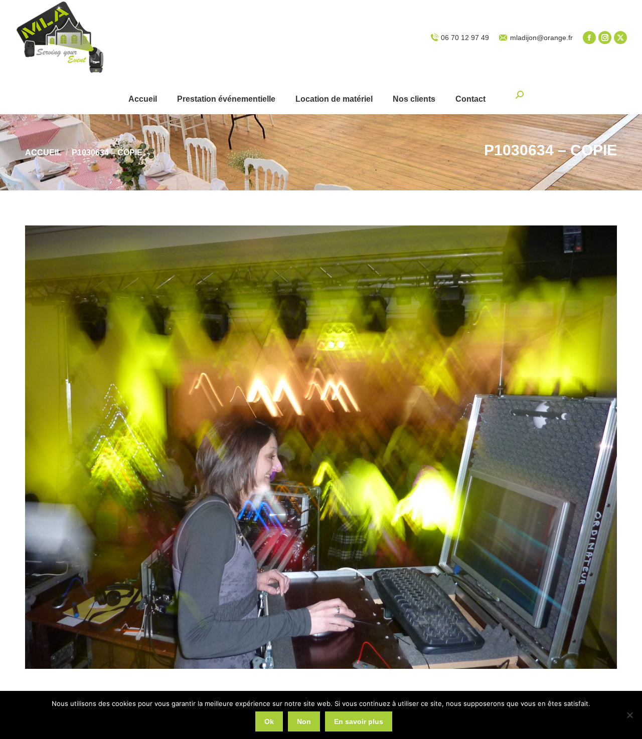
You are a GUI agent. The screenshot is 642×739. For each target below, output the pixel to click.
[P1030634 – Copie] (321, 447)
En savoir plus (358, 721)
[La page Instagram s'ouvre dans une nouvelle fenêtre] (604, 37)
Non (304, 721)
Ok (269, 721)
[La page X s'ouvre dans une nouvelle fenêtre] (620, 37)
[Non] (629, 715)
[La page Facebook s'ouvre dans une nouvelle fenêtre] (589, 37)
